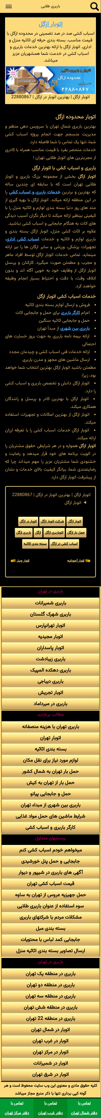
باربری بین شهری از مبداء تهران (51, 805)
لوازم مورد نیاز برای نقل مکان (50, 760)
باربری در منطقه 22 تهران (50, 1018)
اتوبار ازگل (51, 24)
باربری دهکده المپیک (50, 670)
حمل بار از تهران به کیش (51, 782)
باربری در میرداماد (50, 704)
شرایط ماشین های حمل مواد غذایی (50, 816)
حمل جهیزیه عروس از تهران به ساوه (50, 895)
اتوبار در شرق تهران (50, 1074)
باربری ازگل (23, 532)
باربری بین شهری (75, 328)
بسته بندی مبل (50, 928)
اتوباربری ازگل (54, 532)
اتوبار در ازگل (28, 521)
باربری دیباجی (50, 681)
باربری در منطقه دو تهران (51, 985)
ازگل (38, 532)
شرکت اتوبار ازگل (52, 521)
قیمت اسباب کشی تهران (50, 883)
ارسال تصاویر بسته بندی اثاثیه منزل (50, 951)
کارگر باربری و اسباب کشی (50, 827)
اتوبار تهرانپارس (50, 625)
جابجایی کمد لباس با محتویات (50, 939)
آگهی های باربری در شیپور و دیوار (51, 872)
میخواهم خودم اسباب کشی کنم (50, 850)
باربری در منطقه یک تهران (50, 974)
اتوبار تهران (50, 738)
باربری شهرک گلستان (50, 614)
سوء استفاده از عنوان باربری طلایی (50, 906)
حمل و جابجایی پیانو (50, 794)
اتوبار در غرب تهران (50, 1041)
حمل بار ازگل (76, 532)
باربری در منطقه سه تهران (50, 996)
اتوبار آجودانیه (75, 560)
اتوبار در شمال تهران (50, 1030)
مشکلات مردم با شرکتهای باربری (51, 917)
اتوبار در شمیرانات (50, 1063)
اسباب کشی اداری (22, 239)
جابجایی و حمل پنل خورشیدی (50, 861)
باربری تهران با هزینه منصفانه (50, 727)
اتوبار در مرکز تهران (50, 1052)
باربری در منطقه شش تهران (50, 1007)
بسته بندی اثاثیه (35, 544)
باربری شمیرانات (50, 603)
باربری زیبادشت (50, 659)
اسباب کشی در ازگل (64, 544)
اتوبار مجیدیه (50, 636)
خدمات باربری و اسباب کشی (35, 192)
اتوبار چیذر (23, 560)
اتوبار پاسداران (50, 648)
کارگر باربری (70, 312)
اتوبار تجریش (50, 692)
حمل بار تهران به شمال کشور (50, 771)
